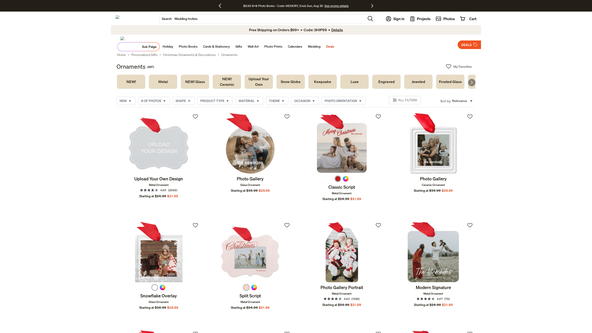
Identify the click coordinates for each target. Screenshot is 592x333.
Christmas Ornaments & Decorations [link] (189, 54)
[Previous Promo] (222, 6)
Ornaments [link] (229, 54)
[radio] (338, 179)
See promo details (336, 6)
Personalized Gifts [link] (144, 54)
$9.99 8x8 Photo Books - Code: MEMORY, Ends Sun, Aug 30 (283, 6)
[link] (131, 82)
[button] (370, 19)
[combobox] (262, 18)
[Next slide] (471, 82)
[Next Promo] (372, 6)
